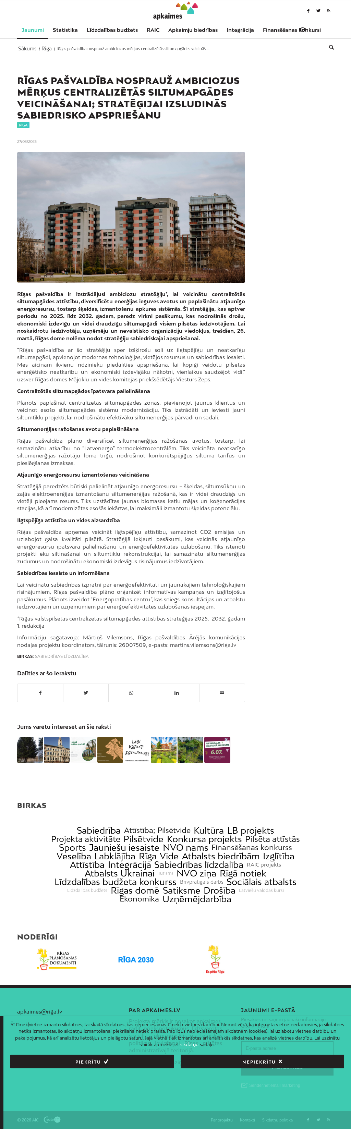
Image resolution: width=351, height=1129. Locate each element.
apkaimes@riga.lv (39, 1011)
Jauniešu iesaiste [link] (124, 847)
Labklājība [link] (114, 856)
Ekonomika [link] (139, 899)
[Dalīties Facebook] (40, 693)
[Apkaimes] (175, 10)
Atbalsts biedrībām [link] (221, 856)
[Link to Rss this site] (329, 10)
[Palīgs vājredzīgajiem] (302, 29)
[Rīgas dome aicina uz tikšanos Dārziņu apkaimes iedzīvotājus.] (30, 750)
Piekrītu (88, 1062)
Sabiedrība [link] (99, 830)
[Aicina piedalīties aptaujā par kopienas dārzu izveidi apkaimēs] (190, 750)
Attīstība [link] (87, 864)
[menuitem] (32, 29)
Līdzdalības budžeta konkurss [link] (116, 882)
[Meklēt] (329, 47)
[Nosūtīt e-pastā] (222, 693)
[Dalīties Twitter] (86, 693)
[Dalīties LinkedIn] (176, 693)
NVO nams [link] (185, 847)
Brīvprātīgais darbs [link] (201, 882)
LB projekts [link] (250, 830)
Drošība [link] (219, 890)
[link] (291, 29)
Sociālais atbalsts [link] (261, 882)
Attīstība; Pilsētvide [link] (157, 830)
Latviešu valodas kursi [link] (261, 890)
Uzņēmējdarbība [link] (196, 899)
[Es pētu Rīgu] (215, 959)
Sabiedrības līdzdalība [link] (198, 864)
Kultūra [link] (209, 830)
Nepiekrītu (259, 1062)
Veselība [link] (74, 856)
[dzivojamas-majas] (131, 217)
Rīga (23, 125)
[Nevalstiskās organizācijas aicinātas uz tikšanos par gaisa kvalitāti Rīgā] (164, 750)
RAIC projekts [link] (264, 864)
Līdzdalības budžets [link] (87, 890)
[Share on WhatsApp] (131, 693)
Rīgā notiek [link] (243, 873)
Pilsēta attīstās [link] (272, 839)
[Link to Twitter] (318, 10)
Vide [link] (169, 856)
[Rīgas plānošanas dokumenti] (56, 959)
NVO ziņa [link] (196, 873)
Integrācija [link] (129, 864)
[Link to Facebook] (308, 10)
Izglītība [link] (278, 856)
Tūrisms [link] (165, 873)
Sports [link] (72, 847)
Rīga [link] (148, 856)
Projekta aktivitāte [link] (85, 839)
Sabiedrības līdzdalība (62, 656)
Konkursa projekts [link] (204, 839)
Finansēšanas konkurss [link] (251, 847)
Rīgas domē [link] (135, 890)
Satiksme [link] (182, 890)
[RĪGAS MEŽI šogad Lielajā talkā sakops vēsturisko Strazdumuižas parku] (83, 750)
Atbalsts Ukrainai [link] (120, 873)
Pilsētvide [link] (143, 839)
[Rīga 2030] (136, 959)
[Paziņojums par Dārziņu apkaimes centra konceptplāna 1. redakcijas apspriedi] (110, 750)
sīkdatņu (189, 1044)
